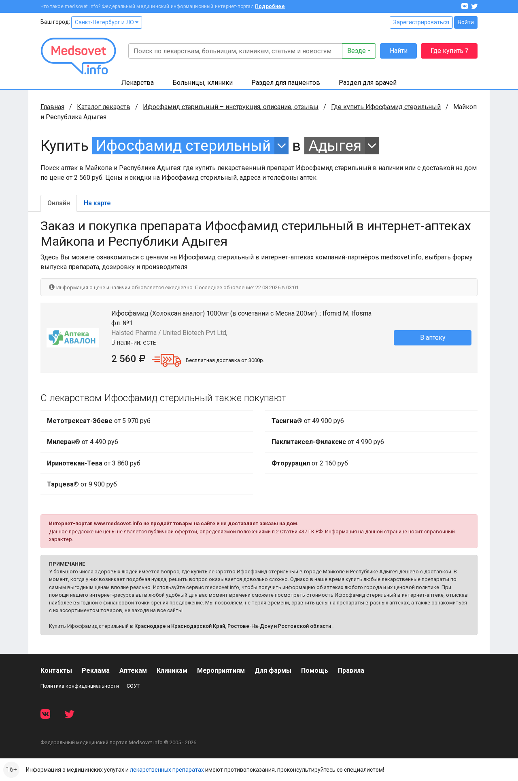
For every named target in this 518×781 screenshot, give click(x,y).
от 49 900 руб (308, 421)
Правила (351, 670)
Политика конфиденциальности (79, 686)
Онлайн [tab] (58, 203)
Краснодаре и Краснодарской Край (179, 626)
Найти (399, 51)
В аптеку (433, 337)
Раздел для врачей (368, 82)
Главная (52, 107)
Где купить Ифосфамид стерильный (386, 107)
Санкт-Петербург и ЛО (105, 22)
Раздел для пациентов (285, 82)
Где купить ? (449, 51)
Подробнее (270, 6)
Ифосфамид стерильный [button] (183, 145)
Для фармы (273, 670)
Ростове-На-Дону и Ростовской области (279, 626)
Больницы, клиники (202, 82)
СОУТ (133, 686)
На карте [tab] (97, 203)
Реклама (96, 670)
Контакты (56, 670)
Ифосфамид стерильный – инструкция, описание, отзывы (230, 107)
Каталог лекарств (103, 107)
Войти (466, 22)
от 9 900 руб (82, 484)
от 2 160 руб (310, 463)
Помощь (314, 670)
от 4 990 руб (328, 442)
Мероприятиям (221, 670)
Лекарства (137, 82)
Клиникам (172, 670)
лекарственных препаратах (167, 769)
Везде (356, 51)
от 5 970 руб (99, 421)
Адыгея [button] (334, 145)
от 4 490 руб (82, 442)
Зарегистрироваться (421, 22)
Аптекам (133, 670)
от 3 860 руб (93, 463)
